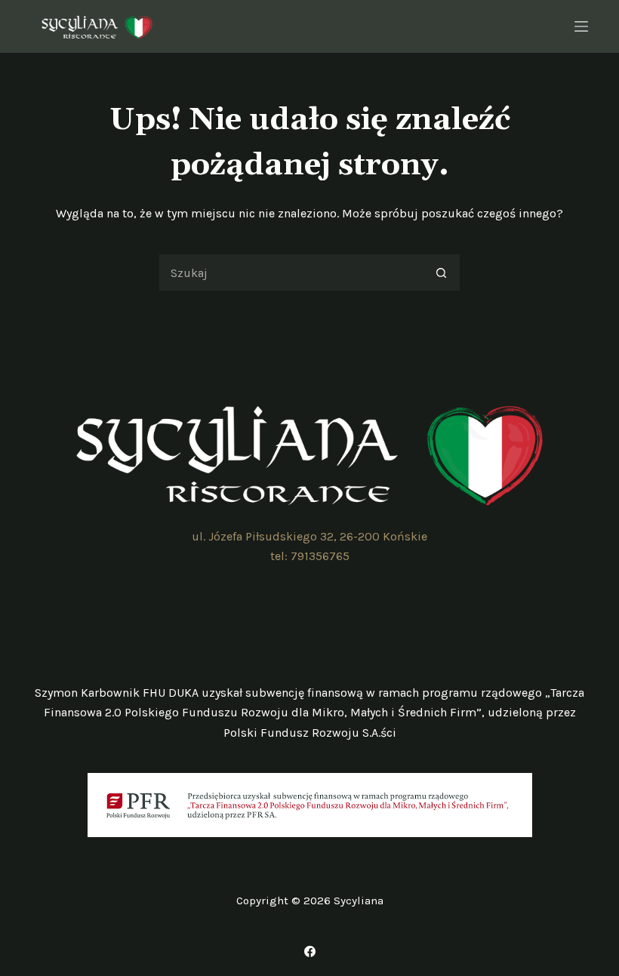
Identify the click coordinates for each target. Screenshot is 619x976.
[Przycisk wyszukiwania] (441, 272)
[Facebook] (310, 951)
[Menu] (581, 26)
